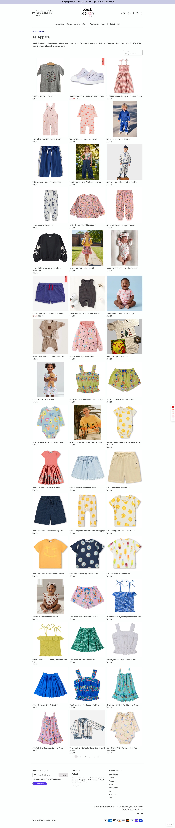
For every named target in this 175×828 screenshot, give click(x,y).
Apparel (77, 24)
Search (97, 807)
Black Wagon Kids (50, 820)
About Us (103, 807)
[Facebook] (138, 813)
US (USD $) (124, 13)
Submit (63, 775)
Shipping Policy (138, 807)
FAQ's (116, 807)
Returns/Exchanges (125, 807)
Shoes (85, 24)
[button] (173, 413)
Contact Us (110, 807)
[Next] (98, 757)
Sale (118, 24)
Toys (103, 24)
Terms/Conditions (128, 809)
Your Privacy (138, 809)
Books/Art (111, 24)
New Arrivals (59, 24)
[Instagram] (142, 813)
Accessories (94, 24)
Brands (69, 24)
